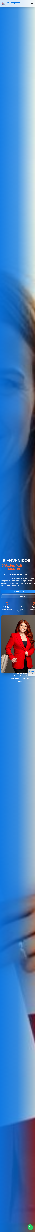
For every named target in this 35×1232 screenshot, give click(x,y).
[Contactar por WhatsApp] (30, 1227)
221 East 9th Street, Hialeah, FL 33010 (20, 674)
